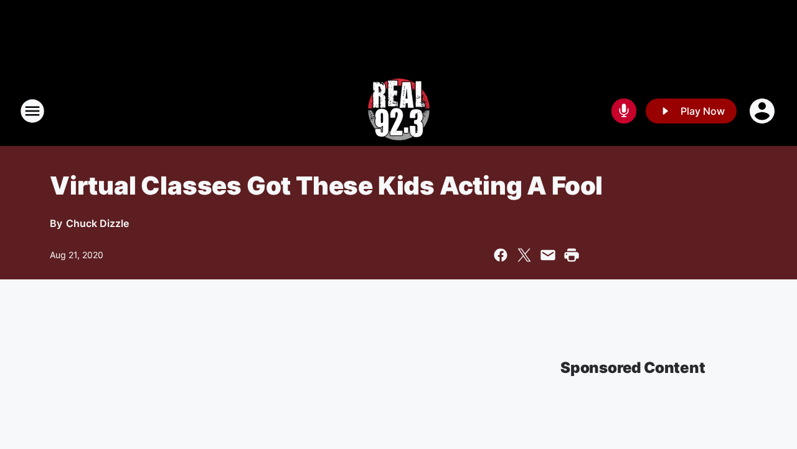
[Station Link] (399, 111)
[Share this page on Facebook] (500, 255)
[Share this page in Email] (548, 255)
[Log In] (763, 111)
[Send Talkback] (623, 111)
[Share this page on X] (524, 255)
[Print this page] (571, 255)
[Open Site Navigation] (32, 111)
